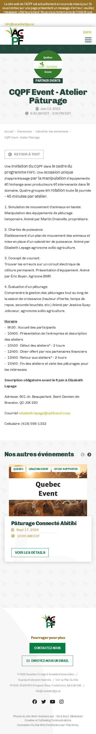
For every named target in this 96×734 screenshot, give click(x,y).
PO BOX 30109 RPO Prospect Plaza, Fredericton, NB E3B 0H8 (45, 685)
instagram (61, 701)
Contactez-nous (47, 648)
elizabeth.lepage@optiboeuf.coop (44, 413)
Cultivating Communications (54, 720)
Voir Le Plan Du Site (66, 680)
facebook (34, 701)
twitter (43, 701)
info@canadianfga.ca (19, 24)
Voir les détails (30, 552)
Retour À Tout (27, 154)
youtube (52, 701)
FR (89, 32)
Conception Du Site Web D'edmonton (38, 725)
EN (85, 32)
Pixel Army (72, 725)
